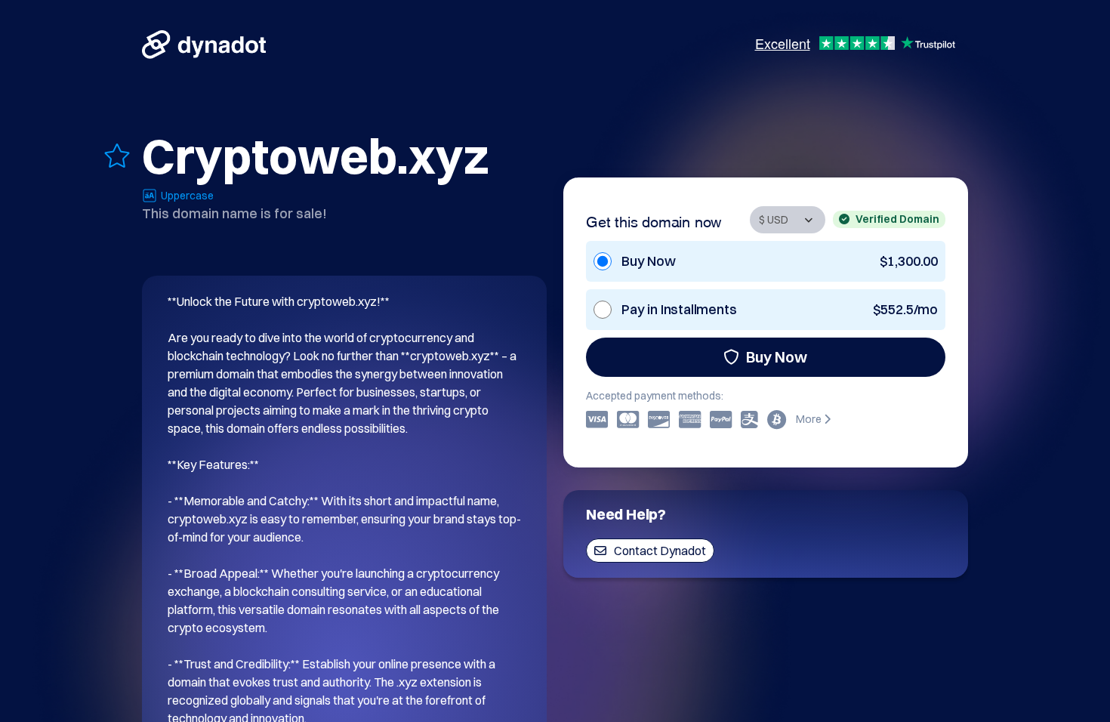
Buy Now (776, 356)
